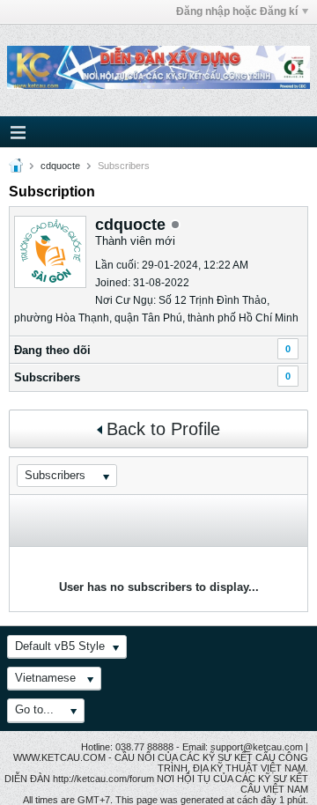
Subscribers (47, 377)
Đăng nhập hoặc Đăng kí (237, 11)
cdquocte (60, 165)
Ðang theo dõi (52, 350)
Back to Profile (163, 429)
